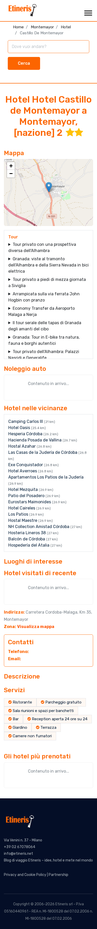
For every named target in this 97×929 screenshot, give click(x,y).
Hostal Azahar (22, 446)
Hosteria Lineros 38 (27, 532)
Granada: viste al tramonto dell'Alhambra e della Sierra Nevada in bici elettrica (48, 265)
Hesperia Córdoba (25, 433)
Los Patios (18, 514)
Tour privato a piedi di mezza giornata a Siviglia (47, 282)
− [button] (11, 173)
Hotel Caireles (22, 508)
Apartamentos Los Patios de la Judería (46, 477)
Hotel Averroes (23, 470)
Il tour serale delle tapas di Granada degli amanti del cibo (44, 325)
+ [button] (11, 166)
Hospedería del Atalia (29, 545)
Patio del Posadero (27, 495)
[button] (88, 12)
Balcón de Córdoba (27, 539)
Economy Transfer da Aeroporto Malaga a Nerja (41, 311)
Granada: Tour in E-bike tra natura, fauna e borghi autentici (44, 340)
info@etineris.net (18, 853)
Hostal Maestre (23, 520)
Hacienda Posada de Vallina (35, 440)
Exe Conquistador (26, 464)
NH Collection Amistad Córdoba (39, 526)
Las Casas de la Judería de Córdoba (43, 452)
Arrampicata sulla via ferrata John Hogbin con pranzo (44, 297)
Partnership (58, 875)
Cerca (24, 63)
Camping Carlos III (26, 421)
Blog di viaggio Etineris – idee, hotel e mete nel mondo (48, 860)
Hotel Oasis (19, 427)
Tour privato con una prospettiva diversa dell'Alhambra (42, 247)
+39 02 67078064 (19, 847)
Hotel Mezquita (23, 489)
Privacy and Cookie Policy (25, 875)
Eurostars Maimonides (30, 501)
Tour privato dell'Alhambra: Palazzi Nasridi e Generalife (43, 354)
